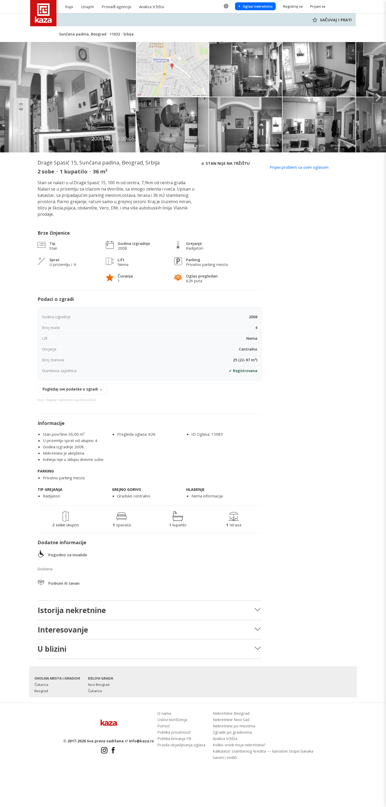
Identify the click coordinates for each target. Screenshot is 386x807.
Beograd (41, 690)
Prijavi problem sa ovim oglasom (299, 167)
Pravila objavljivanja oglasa (181, 744)
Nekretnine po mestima (234, 725)
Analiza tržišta (151, 6)
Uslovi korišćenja (172, 719)
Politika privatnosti (174, 732)
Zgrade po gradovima (232, 732)
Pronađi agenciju (116, 6)
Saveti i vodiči (225, 757)
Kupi (69, 6)
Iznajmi (87, 6)
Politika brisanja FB (174, 738)
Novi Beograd (98, 684)
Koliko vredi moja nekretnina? (239, 744)
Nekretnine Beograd (231, 713)
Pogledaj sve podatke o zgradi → (73, 389)
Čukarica (41, 684)
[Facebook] (113, 751)
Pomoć (163, 725)
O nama (164, 713)
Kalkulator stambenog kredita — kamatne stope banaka (263, 751)
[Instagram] (104, 751)
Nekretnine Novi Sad (231, 719)
